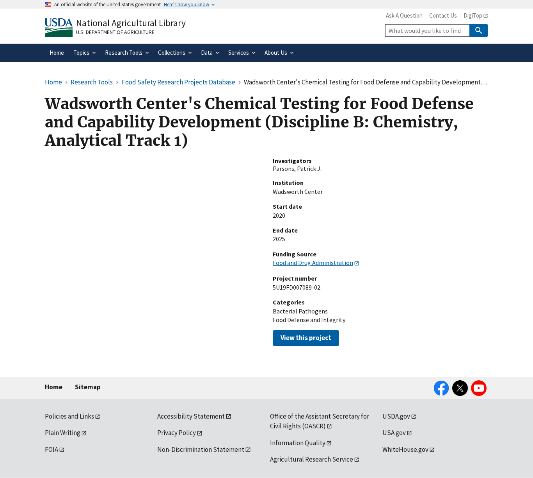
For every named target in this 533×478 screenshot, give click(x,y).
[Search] (478, 30)
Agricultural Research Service (311, 459)
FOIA (51, 449)
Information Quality (297, 443)
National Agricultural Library (131, 23)
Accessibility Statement (191, 416)
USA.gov (394, 432)
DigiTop (473, 15)
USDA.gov (396, 416)
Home (53, 387)
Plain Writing (62, 432)
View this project (306, 337)
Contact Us (443, 15)
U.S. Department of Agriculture (115, 32)
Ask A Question (404, 15)
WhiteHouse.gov (405, 449)
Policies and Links (69, 416)
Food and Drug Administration (313, 263)
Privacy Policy (176, 432)
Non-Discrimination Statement (200, 449)
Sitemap (88, 387)
